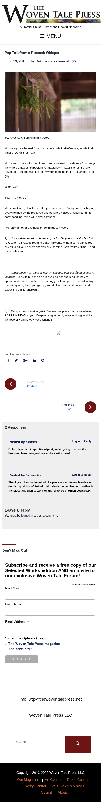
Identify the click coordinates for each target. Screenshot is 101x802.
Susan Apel (34, 475)
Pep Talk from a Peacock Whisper (32, 53)
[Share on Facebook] (8, 360)
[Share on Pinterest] (42, 360)
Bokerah (42, 61)
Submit (46, 792)
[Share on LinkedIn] (34, 360)
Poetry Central (35, 786)
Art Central (53, 780)
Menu (53, 36)
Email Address (17, 622)
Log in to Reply (82, 441)
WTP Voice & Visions (68, 786)
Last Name (13, 604)
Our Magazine (28, 780)
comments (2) (65, 61)
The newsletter (20, 649)
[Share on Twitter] (16, 360)
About (62, 792)
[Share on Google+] (25, 360)
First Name (13, 588)
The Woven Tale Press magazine (34, 644)
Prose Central (77, 780)
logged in (27, 515)
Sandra (31, 442)
